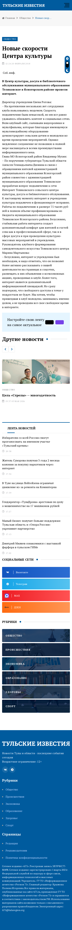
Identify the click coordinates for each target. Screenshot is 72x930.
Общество (25, 18)
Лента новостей (21, 428)
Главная (10, 18)
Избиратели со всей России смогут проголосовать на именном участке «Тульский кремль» (26, 441)
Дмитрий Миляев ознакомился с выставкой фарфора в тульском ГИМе (31, 545)
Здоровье (12, 818)
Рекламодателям (16, 850)
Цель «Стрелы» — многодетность (28, 395)
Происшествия (15, 796)
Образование (14, 811)
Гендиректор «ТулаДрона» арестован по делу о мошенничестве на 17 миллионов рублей (32, 504)
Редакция (12, 843)
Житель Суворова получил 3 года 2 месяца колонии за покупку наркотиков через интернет (30, 464)
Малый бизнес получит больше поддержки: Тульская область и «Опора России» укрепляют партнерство (31, 524)
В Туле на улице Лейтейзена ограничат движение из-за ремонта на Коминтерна (29, 485)
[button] (5, 349)
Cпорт (9, 825)
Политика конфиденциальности (26, 857)
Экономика (13, 804)
